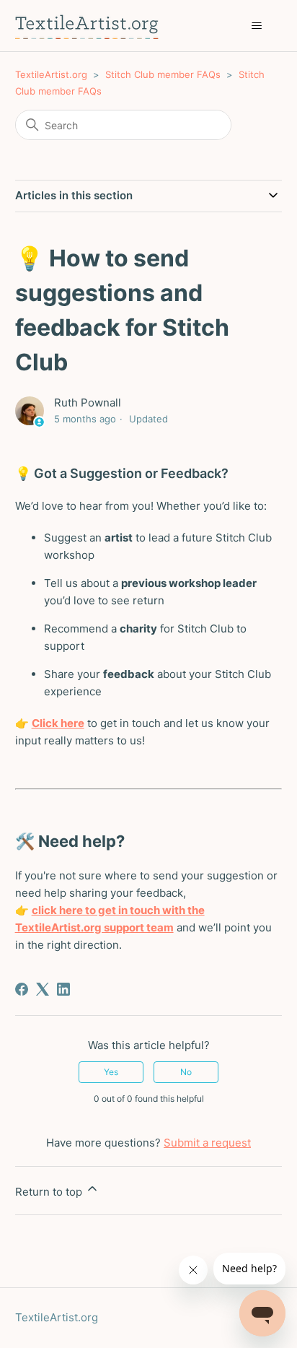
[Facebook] (21, 989)
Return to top (50, 1192)
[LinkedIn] (63, 989)
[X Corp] (42, 989)
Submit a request (207, 1142)
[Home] (87, 26)
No (186, 1071)
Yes (111, 1071)
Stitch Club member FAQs (163, 74)
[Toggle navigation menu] (256, 26)
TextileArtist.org (51, 74)
